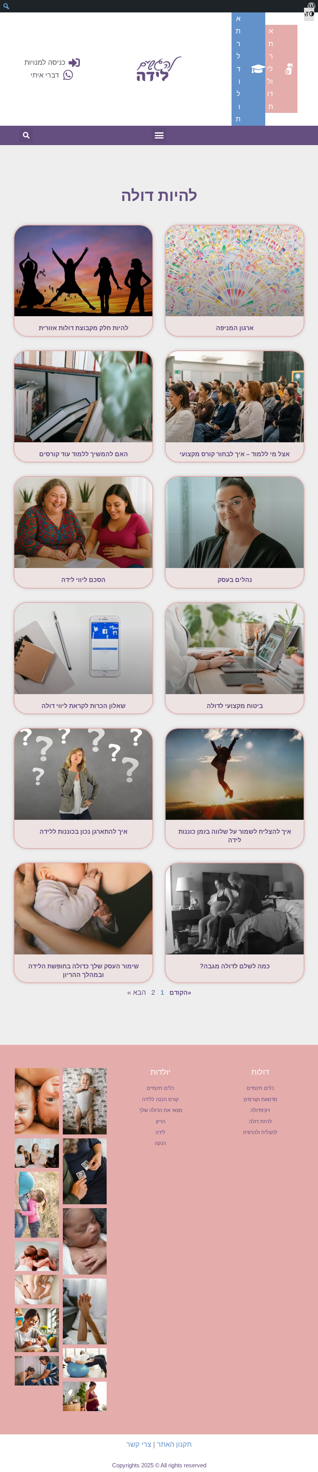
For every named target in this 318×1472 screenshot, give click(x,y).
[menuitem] (311, 6)
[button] (159, 135)
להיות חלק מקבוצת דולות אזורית (83, 328)
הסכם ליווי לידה (83, 580)
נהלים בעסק (235, 580)
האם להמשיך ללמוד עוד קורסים (83, 454)
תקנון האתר (174, 1444)
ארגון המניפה (235, 328)
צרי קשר (138, 1444)
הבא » (136, 992)
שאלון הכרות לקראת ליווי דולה (83, 706)
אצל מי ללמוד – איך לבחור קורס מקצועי (235, 454)
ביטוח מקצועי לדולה (235, 706)
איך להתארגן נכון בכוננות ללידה (84, 831)
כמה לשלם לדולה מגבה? (235, 966)
